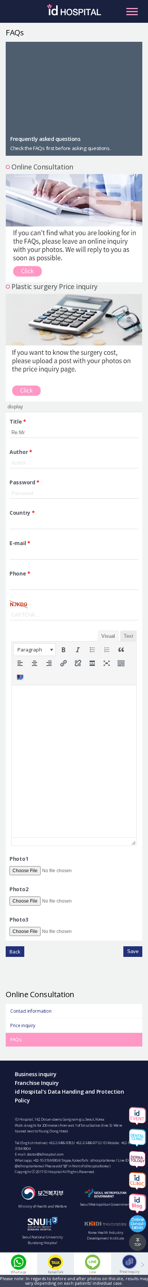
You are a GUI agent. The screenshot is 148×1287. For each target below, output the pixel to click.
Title (17, 421)
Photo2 (18, 889)
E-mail (19, 543)
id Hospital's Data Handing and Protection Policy (69, 1096)
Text (128, 636)
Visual (108, 636)
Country (22, 512)
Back (14, 951)
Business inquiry (35, 1074)
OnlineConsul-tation (138, 1223)
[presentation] (34, 650)
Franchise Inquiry (37, 1082)
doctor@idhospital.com (45, 1154)
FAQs (15, 1039)
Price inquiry (22, 1025)
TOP (137, 1244)
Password (24, 482)
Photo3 (18, 919)
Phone (19, 573)
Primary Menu (132, 11)
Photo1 (18, 858)
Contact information (30, 1011)
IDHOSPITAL (74, 13)
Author (20, 451)
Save (133, 951)
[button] (34, 649)
